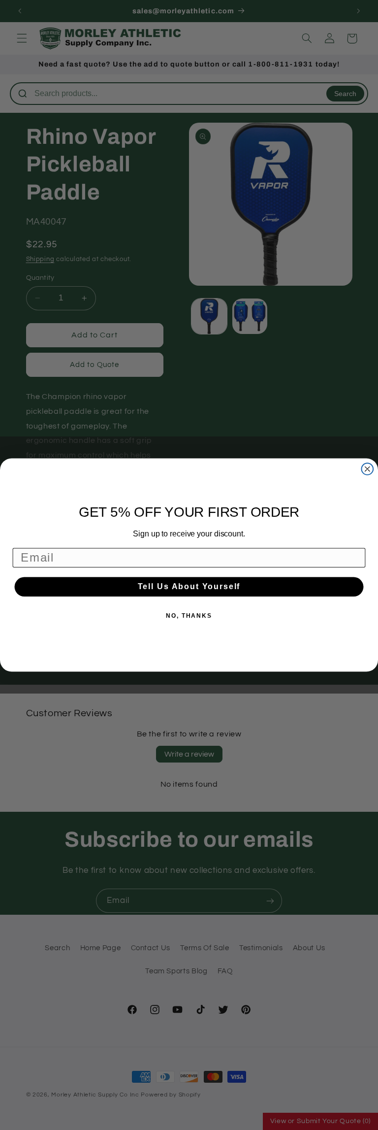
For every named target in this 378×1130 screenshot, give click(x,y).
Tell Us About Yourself (189, 586)
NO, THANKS (189, 615)
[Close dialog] (368, 469)
